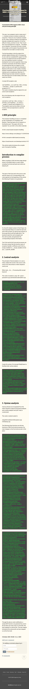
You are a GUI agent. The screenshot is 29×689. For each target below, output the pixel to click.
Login (4, 651)
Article (14, 7)
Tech (16, 672)
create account (11, 651)
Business (12, 672)
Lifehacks (19, 672)
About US (24, 672)
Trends (7, 672)
